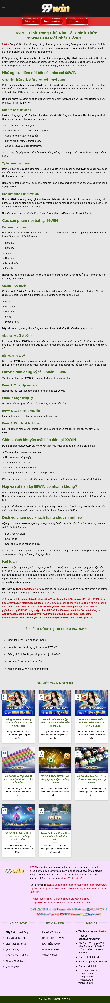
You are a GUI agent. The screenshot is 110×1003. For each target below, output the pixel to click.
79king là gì (87, 603)
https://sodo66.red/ (26, 599)
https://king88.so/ (47, 599)
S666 (94, 888)
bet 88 (80, 610)
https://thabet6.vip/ (39, 888)
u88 (59, 614)
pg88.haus (8, 610)
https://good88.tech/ (32, 603)
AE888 (86, 888)
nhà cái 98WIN (89, 606)
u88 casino (86, 614)
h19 (51, 888)
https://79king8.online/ (56, 885)
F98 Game (60, 888)
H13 (37, 892)
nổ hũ (38, 617)
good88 (88, 617)
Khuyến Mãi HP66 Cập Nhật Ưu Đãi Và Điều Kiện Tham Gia (55, 722)
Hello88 (72, 888)
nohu (47, 603)
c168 (96, 603)
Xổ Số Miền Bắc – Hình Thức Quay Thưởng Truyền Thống (18, 836)
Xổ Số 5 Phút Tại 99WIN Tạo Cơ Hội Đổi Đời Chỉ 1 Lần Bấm (18, 779)
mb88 (35, 899)
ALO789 (102, 888)
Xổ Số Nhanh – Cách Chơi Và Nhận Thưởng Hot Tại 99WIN (91, 779)
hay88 (79, 617)
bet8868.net (62, 610)
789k (72, 617)
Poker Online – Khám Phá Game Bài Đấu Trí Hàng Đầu (55, 836)
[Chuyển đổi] (5, 640)
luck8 (39, 606)
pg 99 (28, 614)
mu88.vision (49, 614)
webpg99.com (9, 614)
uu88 (42, 899)
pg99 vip (37, 614)
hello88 (64, 617)
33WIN (25, 606)
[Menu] (4, 8)
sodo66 (47, 617)
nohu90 (30, 617)
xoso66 (81, 599)
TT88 (79, 888)
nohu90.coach (10, 617)
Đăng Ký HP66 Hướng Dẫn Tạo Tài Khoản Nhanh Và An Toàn (18, 722)
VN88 (18, 606)
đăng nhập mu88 (71, 603)
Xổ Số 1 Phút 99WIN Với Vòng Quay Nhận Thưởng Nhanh (55, 779)
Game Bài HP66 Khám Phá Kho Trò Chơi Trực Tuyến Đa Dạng (91, 722)
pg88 (17, 610)
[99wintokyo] (55, 8)
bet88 (73, 610)
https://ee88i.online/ (78, 885)
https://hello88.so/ (66, 599)
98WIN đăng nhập (70, 606)
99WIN (102, 931)
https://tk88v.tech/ (98, 885)
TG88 (33, 606)
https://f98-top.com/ (80, 902)
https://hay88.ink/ (11, 603)
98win (56, 606)
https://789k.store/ (96, 599)
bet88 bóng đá (92, 610)
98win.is (47, 606)
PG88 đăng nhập (30, 610)
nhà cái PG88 (48, 610)
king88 (55, 617)
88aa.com (56, 603)
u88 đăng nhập (70, 614)
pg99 (21, 614)
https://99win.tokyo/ (71, 878)
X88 (32, 892)
